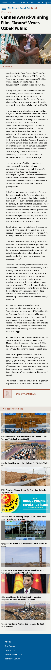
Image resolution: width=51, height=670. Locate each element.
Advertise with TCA (14, 654)
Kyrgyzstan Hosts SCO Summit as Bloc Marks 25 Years (24, 544)
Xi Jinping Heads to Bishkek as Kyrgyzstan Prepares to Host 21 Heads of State (21, 598)
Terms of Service (12, 658)
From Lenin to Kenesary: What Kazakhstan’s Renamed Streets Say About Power (22, 571)
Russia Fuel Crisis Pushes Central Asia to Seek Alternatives (22, 625)
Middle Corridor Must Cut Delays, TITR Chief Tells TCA (24, 464)
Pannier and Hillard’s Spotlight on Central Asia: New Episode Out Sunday (23, 518)
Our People (10, 646)
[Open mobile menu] (4, 8)
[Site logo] (19, 8)
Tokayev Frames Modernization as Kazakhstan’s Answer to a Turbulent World (24, 437)
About (8, 641)
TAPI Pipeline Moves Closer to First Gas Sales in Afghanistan (23, 491)
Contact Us (10, 650)
